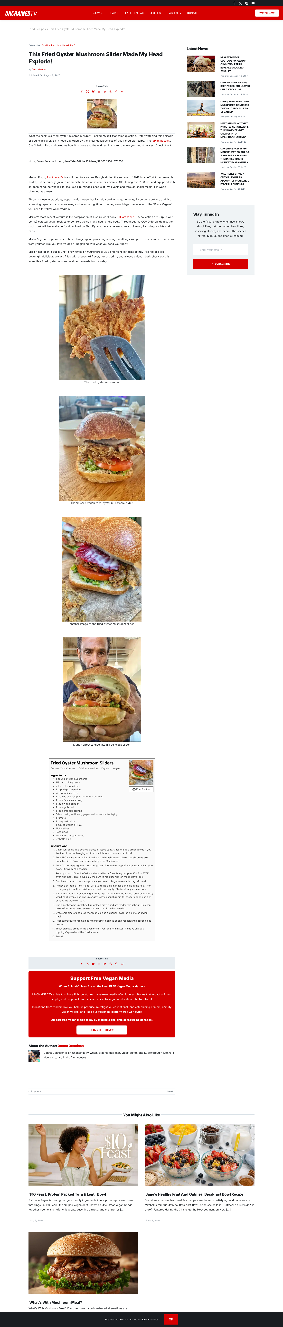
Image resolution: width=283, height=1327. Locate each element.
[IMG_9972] (102, 100)
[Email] (122, 91)
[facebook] (234, 3)
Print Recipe (143, 789)
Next (170, 1091)
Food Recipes (37, 29)
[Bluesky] (93, 91)
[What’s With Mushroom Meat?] (83, 1234)
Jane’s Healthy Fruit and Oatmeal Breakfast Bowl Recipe (194, 1194)
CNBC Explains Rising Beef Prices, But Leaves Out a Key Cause (235, 86)
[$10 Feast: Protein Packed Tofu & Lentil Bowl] (83, 1126)
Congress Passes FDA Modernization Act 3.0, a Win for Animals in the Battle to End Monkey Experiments (235, 155)
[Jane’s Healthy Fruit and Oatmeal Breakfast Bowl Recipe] (200, 1126)
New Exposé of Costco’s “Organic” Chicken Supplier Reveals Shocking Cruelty (233, 64)
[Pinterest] (116, 91)
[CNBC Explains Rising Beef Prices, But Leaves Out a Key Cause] (201, 83)
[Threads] (110, 91)
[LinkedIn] (105, 91)
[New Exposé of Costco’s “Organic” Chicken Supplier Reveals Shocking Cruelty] (201, 57)
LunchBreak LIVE (66, 45)
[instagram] (246, 3)
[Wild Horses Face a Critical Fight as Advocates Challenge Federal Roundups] (201, 174)
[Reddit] (99, 91)
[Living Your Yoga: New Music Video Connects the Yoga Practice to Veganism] (201, 102)
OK (171, 1319)
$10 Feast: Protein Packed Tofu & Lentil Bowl (67, 1194)
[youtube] (253, 3)
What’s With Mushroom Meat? (55, 1302)
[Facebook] (82, 91)
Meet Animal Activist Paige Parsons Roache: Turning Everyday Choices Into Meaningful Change (234, 130)
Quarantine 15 (127, 217)
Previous (36, 1091)
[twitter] (240, 3)
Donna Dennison (40, 69)
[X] (87, 91)
